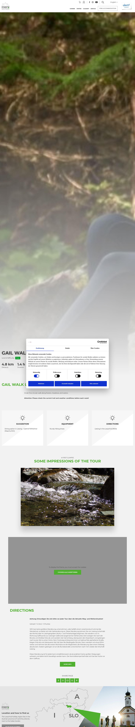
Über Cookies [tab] (95, 348)
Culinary (86, 8)
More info (67, 664)
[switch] (57, 375)
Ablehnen (41, 383)
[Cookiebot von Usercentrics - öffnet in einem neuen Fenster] (99, 342)
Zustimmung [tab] (40, 348)
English (113, 2)
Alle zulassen (94, 383)
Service (93, 8)
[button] (58, 680)
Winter (79, 8)
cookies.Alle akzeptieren (67, 572)
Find (107, 8)
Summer (72, 8)
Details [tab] (67, 348)
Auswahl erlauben (67, 383)
